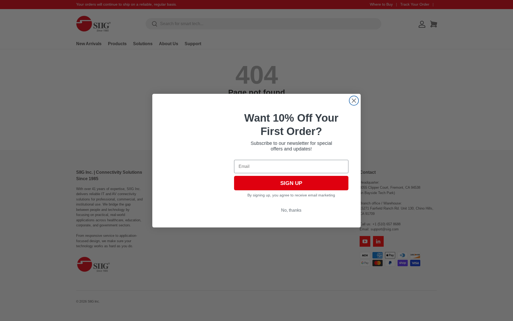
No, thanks (291, 210)
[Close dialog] (354, 100)
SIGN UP (291, 183)
